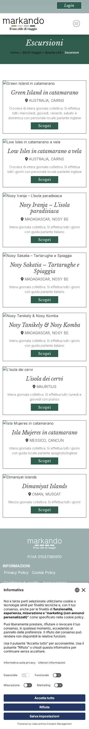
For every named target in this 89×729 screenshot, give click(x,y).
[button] (69, 5)
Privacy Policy (16, 572)
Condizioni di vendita (21, 582)
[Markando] (23, 24)
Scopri (44, 125)
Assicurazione (54, 582)
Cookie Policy (43, 572)
